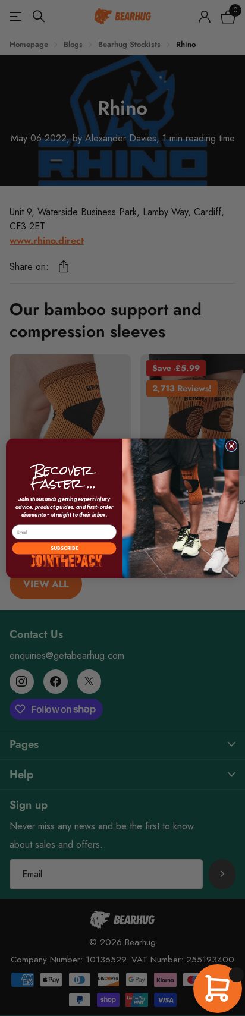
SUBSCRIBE (64, 548)
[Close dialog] (231, 446)
